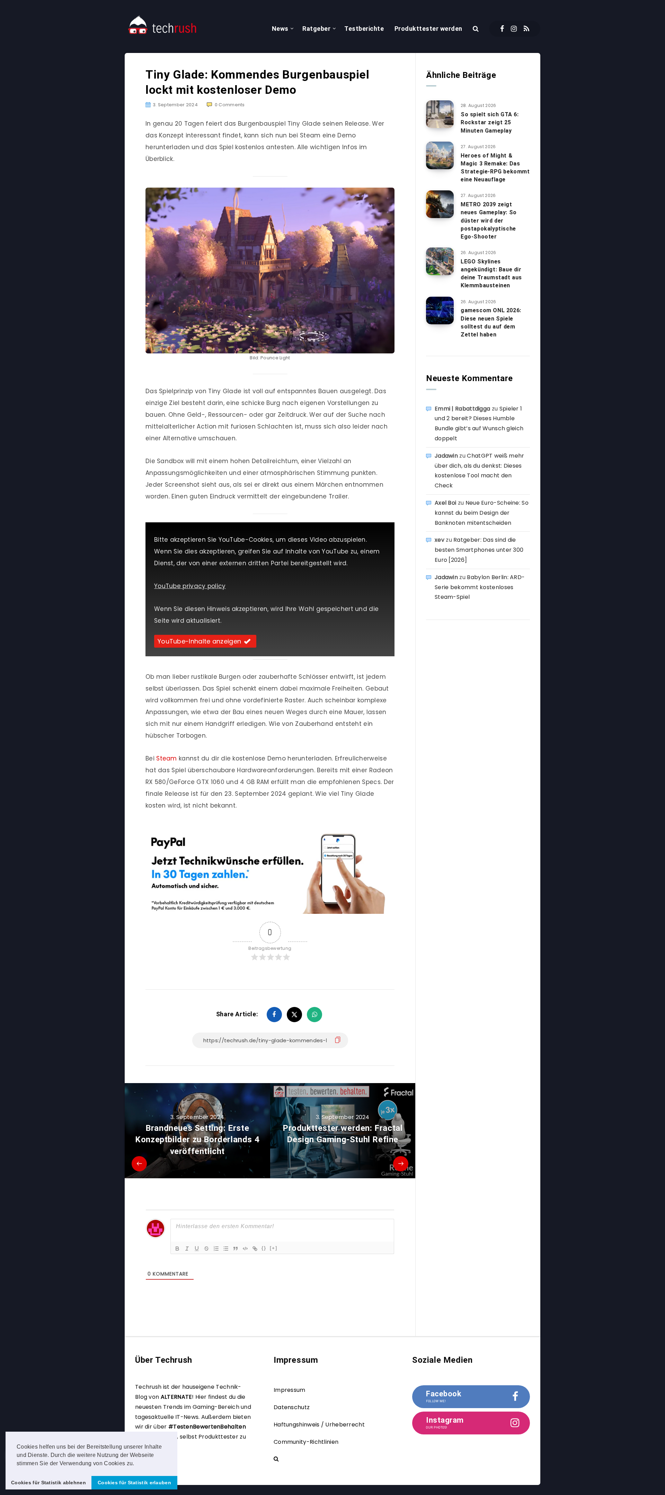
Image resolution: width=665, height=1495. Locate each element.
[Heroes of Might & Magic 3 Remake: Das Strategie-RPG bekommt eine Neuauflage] (440, 155)
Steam (166, 758)
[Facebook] (502, 28)
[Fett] (177, 1248)
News (280, 28)
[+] (273, 1248)
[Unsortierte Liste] (226, 1248)
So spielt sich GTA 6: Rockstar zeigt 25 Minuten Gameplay (490, 122)
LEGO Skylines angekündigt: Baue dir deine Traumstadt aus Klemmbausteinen (491, 273)
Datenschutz (292, 1407)
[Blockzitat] (235, 1248)
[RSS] (526, 28)
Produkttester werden (428, 28)
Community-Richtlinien (306, 1442)
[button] (137, 1464)
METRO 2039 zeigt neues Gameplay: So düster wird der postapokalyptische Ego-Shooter (489, 220)
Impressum (289, 1390)
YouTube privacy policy (190, 586)
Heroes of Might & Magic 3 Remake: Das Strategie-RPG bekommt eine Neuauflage (495, 167)
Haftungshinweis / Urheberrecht (319, 1425)
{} (263, 1248)
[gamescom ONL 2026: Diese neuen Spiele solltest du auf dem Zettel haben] (440, 310)
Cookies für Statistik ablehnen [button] (48, 1482)
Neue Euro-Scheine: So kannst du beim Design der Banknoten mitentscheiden (482, 513)
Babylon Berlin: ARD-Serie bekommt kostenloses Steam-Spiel (480, 587)
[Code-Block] (245, 1248)
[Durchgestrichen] (206, 1248)
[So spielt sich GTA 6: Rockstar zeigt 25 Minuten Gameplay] (440, 114)
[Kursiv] (187, 1248)
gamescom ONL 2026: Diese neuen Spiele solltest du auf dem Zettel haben (491, 322)
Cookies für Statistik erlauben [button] (134, 1482)
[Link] (255, 1248)
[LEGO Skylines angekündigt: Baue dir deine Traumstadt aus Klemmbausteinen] (440, 261)
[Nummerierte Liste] (216, 1248)
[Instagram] (514, 28)
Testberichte (364, 28)
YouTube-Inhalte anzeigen (199, 641)
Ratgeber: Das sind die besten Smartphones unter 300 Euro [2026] (479, 550)
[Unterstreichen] (197, 1248)
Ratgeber (316, 28)
